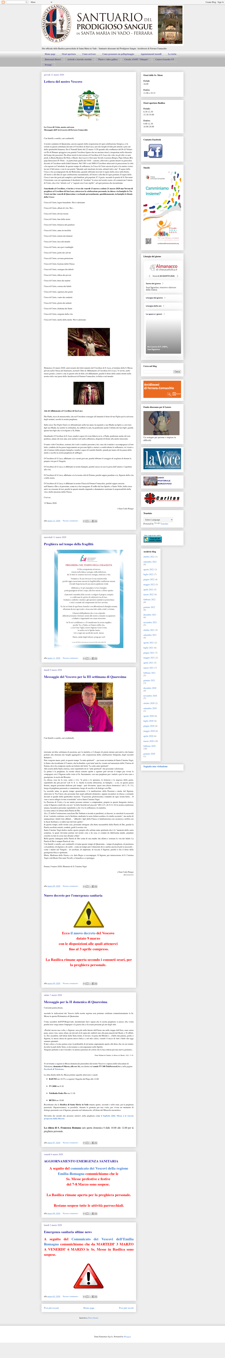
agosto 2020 (148, 715)
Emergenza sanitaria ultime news (68, 1231)
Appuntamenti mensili (151, 54)
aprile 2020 (148, 736)
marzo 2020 (148, 741)
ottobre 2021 (148, 630)
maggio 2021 (149, 657)
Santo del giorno (163, 286)
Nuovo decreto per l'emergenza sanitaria (73, 895)
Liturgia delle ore (163, 306)
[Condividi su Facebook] (93, 521)
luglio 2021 (148, 647)
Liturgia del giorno (163, 298)
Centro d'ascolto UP (164, 59)
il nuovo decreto (83, 933)
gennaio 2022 (149, 607)
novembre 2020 (150, 695)
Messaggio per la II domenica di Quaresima (75, 1001)
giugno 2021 (148, 652)
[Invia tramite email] (84, 521)
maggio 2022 (149, 584)
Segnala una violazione (155, 766)
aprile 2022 (148, 589)
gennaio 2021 (149, 680)
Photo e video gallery (108, 59)
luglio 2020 (148, 720)
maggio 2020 (149, 730)
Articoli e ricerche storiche (79, 59)
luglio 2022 (148, 574)
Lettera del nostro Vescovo (63, 81)
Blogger (127, 1336)
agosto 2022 (148, 569)
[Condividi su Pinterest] (96, 521)
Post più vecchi (126, 1307)
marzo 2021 (148, 667)
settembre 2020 (150, 708)
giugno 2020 (148, 725)
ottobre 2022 (148, 556)
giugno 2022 (148, 579)
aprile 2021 (148, 662)
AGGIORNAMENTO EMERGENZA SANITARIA (81, 1161)
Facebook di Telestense (54, 1069)
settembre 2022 (150, 561)
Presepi (48, 64)
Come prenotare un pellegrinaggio (118, 54)
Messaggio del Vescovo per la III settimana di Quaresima (85, 676)
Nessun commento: (71, 520)
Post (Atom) (93, 1317)
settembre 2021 (150, 634)
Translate (164, 523)
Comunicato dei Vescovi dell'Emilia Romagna (89, 1241)
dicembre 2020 (149, 688)
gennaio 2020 (149, 753)
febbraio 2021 (149, 672)
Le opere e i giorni (163, 333)
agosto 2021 (148, 642)
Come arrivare (89, 54)
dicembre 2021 (149, 614)
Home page (50, 54)
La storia (172, 54)
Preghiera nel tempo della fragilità (68, 543)
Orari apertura (69, 54)
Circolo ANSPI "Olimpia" (136, 59)
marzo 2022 (148, 594)
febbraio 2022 (149, 599)
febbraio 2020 (149, 746)
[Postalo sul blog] (87, 521)
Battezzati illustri (53, 59)
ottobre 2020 (148, 703)
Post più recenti (51, 1307)
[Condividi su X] (90, 521)
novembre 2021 (150, 622)
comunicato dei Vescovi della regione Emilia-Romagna (93, 1170)
